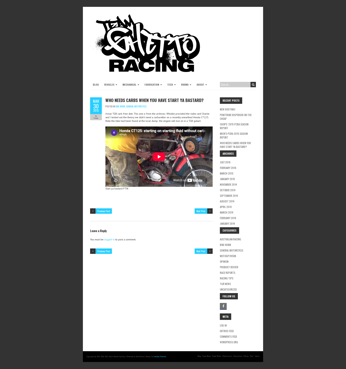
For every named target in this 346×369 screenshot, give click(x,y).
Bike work (120, 106)
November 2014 (228, 184)
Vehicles (109, 84)
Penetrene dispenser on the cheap (236, 117)
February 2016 (228, 168)
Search (253, 84)
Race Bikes (206, 356)
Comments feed (228, 336)
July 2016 (225, 162)
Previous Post (103, 211)
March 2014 (226, 212)
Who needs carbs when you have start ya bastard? (235, 145)
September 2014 (229, 196)
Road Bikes (216, 356)
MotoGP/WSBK (228, 256)
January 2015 (227, 179)
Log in (223, 325)
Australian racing (230, 239)
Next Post (200, 211)
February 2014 (228, 218)
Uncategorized (228, 289)
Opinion (224, 261)
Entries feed (227, 331)
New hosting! (227, 109)
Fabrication (152, 84)
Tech (170, 84)
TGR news (225, 284)
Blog (96, 84)
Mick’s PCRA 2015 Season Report (234, 135)
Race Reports (227, 273)
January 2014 (227, 223)
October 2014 (228, 190)
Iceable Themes (160, 356)
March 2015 (226, 173)
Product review (229, 267)
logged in (109, 239)
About (200, 84)
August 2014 (227, 201)
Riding (184, 84)
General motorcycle (136, 106)
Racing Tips (226, 278)
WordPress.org (229, 342)
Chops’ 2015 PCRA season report (234, 126)
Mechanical (129, 84)
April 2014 (226, 207)
